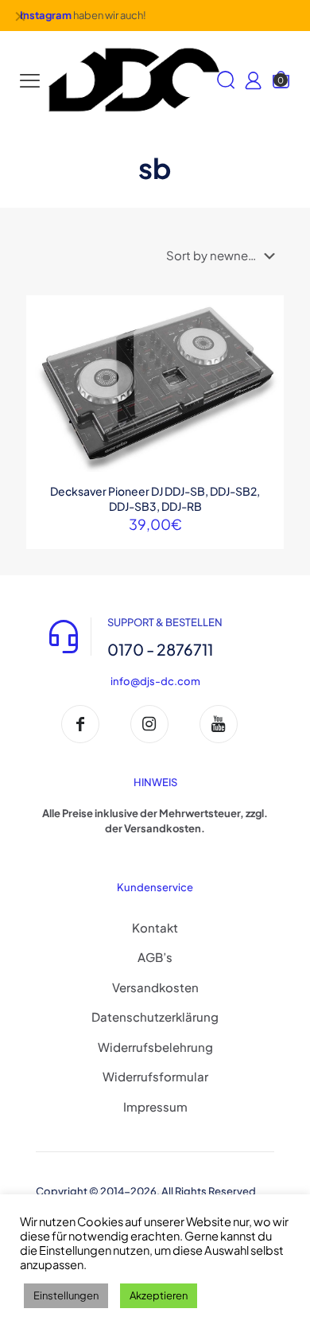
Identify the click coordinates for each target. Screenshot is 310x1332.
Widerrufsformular (155, 1076)
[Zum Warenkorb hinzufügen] (265, 313)
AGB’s (155, 956)
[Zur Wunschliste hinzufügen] (265, 359)
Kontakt (155, 927)
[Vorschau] (265, 382)
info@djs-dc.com (155, 681)
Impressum (155, 1106)
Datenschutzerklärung (155, 1016)
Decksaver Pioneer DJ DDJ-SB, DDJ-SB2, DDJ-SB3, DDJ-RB (155, 498)
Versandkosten (155, 987)
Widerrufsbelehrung (155, 1046)
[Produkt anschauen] (265, 336)
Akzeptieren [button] (159, 1295)
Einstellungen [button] (66, 1295)
